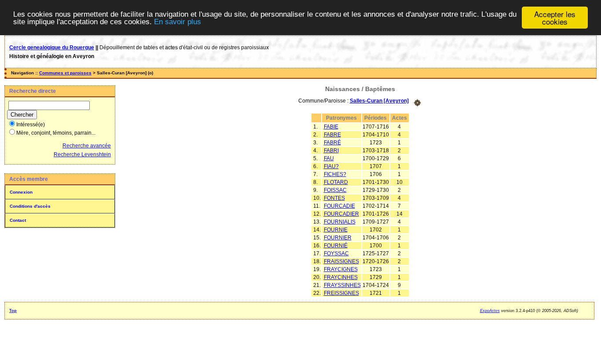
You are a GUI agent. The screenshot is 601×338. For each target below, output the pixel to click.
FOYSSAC (336, 253)
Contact (18, 220)
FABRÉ (332, 143)
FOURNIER (338, 238)
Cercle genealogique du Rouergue (51, 47)
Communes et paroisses (65, 72)
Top (13, 311)
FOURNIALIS (339, 222)
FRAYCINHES (341, 277)
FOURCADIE (339, 206)
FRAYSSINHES (342, 285)
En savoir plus (177, 22)
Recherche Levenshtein (82, 154)
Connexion (21, 192)
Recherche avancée (86, 146)
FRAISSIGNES (341, 261)
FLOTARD (336, 182)
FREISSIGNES (341, 293)
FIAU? (331, 166)
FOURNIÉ (336, 245)
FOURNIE (336, 230)
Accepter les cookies (554, 17)
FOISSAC (335, 190)
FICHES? (335, 174)
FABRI (331, 150)
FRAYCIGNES (341, 269)
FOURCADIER (341, 214)
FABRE (332, 135)
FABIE (331, 127)
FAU (329, 158)
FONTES (334, 198)
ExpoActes (490, 311)
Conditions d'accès (30, 206)
